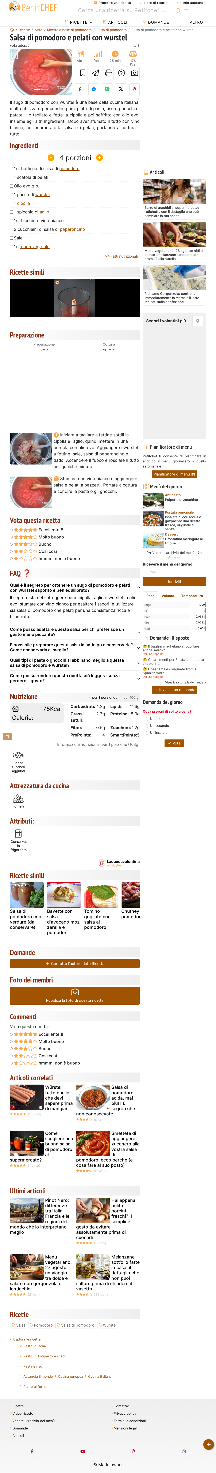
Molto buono (51, 537)
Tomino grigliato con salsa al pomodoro (97, 919)
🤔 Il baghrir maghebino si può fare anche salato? (171, 648)
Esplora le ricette (26, 1339)
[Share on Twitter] (121, 89)
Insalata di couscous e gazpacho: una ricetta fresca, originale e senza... (183, 523)
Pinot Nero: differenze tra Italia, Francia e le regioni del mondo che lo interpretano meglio (39, 1216)
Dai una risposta (153, 654)
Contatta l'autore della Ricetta (77, 963)
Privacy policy (125, 1414)
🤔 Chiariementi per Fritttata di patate (173, 660)
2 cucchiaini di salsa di (49, 229)
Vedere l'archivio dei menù (172, 553)
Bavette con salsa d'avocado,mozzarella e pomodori (63, 922)
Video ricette (22, 1414)
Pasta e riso (32, 1366)
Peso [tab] (150, 596)
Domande (158, 22)
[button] (14, 72)
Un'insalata (158, 732)
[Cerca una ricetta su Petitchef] (178, 10)
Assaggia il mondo (38, 1376)
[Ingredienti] (7, 736)
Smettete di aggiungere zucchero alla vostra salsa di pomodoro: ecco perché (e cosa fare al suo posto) (108, 1149)
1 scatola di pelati (31, 177)
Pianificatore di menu (172, 474)
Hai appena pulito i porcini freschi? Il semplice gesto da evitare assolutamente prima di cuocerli (105, 1219)
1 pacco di (32, 194)
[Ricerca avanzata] (186, 11)
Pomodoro (43, 1325)
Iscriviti (174, 581)
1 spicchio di (31, 212)
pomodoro (69, 168)
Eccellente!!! (50, 529)
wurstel (42, 194)
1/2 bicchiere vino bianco (39, 220)
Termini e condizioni (130, 1421)
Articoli (117, 22)
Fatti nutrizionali (123, 256)
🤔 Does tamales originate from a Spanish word (170, 671)
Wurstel (109, 1325)
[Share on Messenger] (93, 89)
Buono (44, 544)
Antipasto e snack (52, 1356)
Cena (42, 1346)
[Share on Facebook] (80, 89)
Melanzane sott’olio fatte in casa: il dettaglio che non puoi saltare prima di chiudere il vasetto (108, 1272)
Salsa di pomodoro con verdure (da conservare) (25, 919)
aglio (44, 212)
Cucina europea (70, 1376)
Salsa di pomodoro (77, 1325)
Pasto (27, 1346)
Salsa (21, 1325)
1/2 (32, 246)
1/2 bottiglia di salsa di (47, 168)
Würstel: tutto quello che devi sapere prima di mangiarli (59, 1098)
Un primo (157, 718)
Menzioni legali (126, 1428)
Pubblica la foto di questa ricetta (75, 1000)
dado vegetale (35, 246)
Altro (196, 22)
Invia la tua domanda (176, 689)
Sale (18, 237)
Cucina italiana (100, 1376)
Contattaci (122, 1406)
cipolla (23, 203)
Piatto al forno (34, 1386)
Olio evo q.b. (26, 186)
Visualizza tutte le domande (184, 682)
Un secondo (159, 725)
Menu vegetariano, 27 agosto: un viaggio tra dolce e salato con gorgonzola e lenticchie (41, 1272)
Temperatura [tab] (192, 596)
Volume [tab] (168, 596)
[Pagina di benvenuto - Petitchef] (12, 30)
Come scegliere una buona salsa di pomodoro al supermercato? (41, 1147)
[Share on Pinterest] (134, 89)
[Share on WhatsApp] (107, 89)
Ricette (78, 22)
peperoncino (72, 229)
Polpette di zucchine (181, 500)
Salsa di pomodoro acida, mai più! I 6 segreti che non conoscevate (105, 1100)
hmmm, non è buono (59, 558)
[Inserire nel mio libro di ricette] (81, 73)
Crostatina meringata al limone (184, 541)
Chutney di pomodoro (132, 914)
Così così (47, 551)
